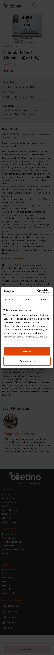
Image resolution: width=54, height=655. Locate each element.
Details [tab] (27, 299)
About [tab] (44, 299)
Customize (25, 361)
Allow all (27, 351)
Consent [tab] (9, 299)
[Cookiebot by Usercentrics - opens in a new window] (38, 291)
